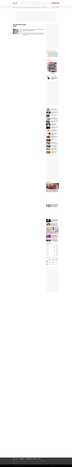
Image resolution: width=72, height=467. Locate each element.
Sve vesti (47, 107)
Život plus (21, 7)
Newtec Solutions (54, 465)
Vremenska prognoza (49, 243)
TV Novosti (44, 7)
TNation (58, 465)
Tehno (39, 7)
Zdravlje (17, 7)
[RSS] (58, 107)
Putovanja (28, 7)
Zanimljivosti (35, 7)
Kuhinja (25, 7)
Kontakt (17, 463)
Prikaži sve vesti (49, 58)
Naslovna (14, 7)
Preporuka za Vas (49, 181)
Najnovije (48, 50)
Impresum (14, 463)
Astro (31, 7)
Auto (41, 7)
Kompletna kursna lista (55, 257)
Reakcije (55, 50)
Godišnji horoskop (54, 75)
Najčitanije (51, 50)
